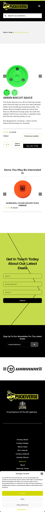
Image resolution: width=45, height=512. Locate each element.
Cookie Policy (21, 509)
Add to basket (17, 145)
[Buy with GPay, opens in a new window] (32, 146)
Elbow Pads (22, 447)
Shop (11, 32)
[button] (42, 474)
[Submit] (34, 344)
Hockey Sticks (22, 439)
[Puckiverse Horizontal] (15, 3)
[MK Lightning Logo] (22, 402)
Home (5, 32)
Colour (6, 136)
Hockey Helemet (22, 454)
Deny (22, 499)
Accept (22, 493)
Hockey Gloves (22, 457)
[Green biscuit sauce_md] (22, 76)
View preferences (22, 505)
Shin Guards (22, 450)
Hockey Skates (22, 443)
